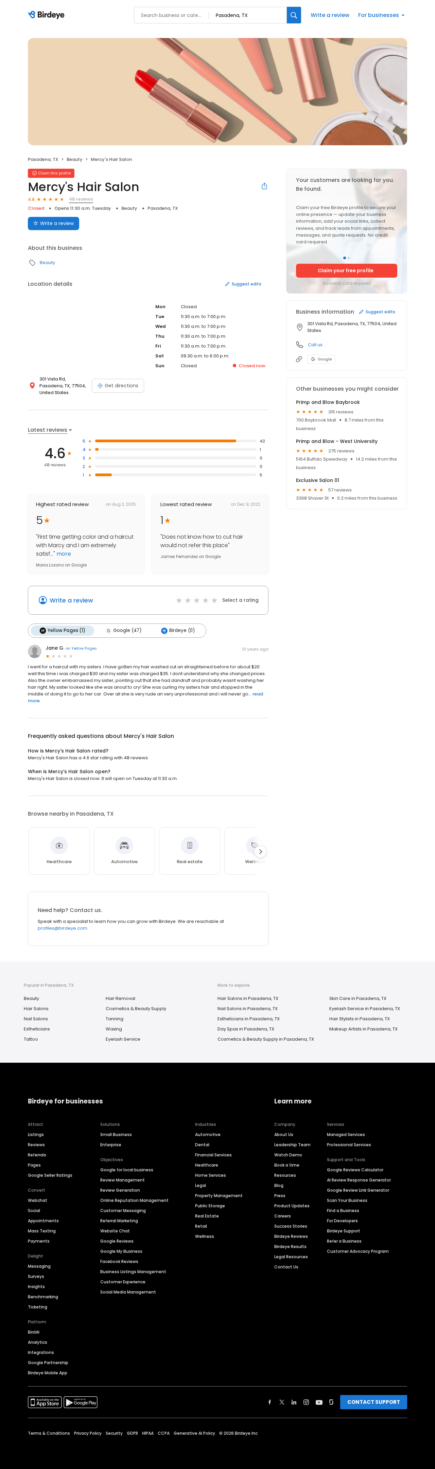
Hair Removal (120, 998)
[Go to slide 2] (349, 258)
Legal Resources (291, 1257)
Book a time (286, 1165)
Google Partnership (48, 1362)
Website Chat (115, 1231)
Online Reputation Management (134, 1200)
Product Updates (292, 1206)
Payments (39, 1241)
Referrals (37, 1155)
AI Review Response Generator (359, 1180)
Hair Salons (36, 1008)
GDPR (132, 1433)
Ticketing (37, 1307)
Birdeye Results (290, 1246)
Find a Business (343, 1210)
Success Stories (290, 1226)
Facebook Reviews (119, 1261)
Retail (201, 1226)
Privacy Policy (88, 1433)
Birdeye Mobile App (47, 1373)
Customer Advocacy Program (358, 1251)
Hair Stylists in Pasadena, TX (359, 1019)
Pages (34, 1165)
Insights (36, 1286)
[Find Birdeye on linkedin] (294, 1402)
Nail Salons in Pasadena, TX (248, 1008)
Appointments (43, 1221)
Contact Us (286, 1267)
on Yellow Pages (81, 648)
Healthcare (206, 1165)
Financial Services (213, 1155)
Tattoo (31, 1039)
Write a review (330, 15)
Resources (285, 1175)
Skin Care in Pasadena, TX (357, 998)
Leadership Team (292, 1145)
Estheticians (37, 1029)
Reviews (36, 1145)
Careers (282, 1216)
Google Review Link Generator (358, 1190)
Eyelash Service (123, 1039)
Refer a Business (344, 1241)
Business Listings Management (133, 1272)
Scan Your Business (347, 1200)
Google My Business (121, 1251)
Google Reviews (117, 1241)
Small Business (116, 1134)
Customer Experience (122, 1282)
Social (34, 1210)
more (63, 554)
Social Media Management (128, 1292)
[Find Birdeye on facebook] (270, 1402)
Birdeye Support (343, 1231)
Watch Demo (288, 1155)
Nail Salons (36, 1019)
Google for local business (126, 1170)
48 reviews (81, 199)
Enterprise (110, 1145)
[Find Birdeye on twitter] (281, 1402)
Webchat (37, 1200)
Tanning (114, 1019)
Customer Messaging (123, 1210)
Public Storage (210, 1206)
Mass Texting (42, 1231)
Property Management (219, 1195)
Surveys (36, 1276)
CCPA (164, 1433)
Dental (202, 1145)
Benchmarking (43, 1297)
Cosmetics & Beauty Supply (136, 1008)
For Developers (342, 1221)
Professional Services (349, 1145)
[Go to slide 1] (344, 258)
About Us (283, 1134)
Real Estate (207, 1216)
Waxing (114, 1029)
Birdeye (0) (182, 630)
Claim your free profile (345, 270)
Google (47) (127, 630)
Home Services (210, 1175)
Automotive (208, 1134)
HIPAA (148, 1433)
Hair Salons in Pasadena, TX (248, 998)
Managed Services (346, 1134)
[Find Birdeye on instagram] (306, 1402)
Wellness (204, 1236)
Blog (278, 1185)
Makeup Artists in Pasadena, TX (363, 1029)
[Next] (260, 851)
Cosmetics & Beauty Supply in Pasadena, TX (266, 1039)
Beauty (75, 159)
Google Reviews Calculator (355, 1170)
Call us (315, 344)
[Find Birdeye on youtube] (319, 1402)
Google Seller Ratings (50, 1175)
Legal (200, 1185)
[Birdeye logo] (47, 15)
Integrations (41, 1352)
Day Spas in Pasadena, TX (246, 1029)
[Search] (294, 15)
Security (114, 1433)
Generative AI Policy (194, 1433)
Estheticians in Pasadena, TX (249, 1019)
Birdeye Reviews (291, 1236)
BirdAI (33, 1332)
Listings (36, 1134)
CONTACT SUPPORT (373, 1402)
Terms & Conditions (49, 1433)
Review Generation (120, 1190)
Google (325, 359)
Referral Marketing (119, 1221)
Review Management (122, 1180)
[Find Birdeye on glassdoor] (331, 1402)
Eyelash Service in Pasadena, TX (364, 1008)
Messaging (39, 1266)
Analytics (37, 1342)
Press (279, 1195)
